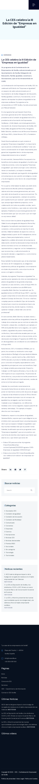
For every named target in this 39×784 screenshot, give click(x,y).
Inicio (3, 674)
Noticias (4, 678)
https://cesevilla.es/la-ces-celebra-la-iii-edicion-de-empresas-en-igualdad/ (19, 455)
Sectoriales (10, 547)
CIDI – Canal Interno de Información (13, 689)
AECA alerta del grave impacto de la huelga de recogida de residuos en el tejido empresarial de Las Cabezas (19, 576)
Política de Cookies (31, 779)
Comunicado (10, 523)
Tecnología (9, 552)
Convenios (9, 526)
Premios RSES (10, 544)
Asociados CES (11, 511)
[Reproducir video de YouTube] (19, 749)
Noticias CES (10, 538)
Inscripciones (10, 535)
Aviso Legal (20, 779)
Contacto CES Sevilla (8, 693)
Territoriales (10, 555)
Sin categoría (10, 549)
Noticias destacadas (13, 541)
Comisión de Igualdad (13, 514)
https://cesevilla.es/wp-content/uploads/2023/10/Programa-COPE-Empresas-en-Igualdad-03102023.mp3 (18, 447)
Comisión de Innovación (14, 517)
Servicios (4, 685)
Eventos (8, 532)
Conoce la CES (6, 681)
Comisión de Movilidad (13, 520)
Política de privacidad (8, 779)
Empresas (9, 529)
